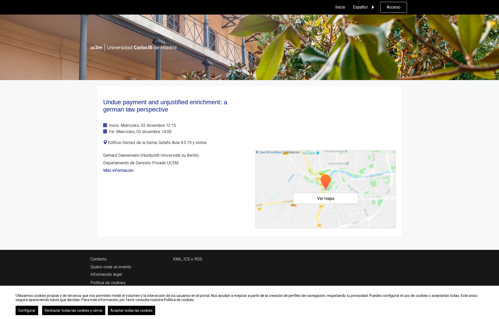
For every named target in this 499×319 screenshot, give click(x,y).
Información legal (106, 274)
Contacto (98, 259)
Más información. (118, 170)
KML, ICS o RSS (187, 259)
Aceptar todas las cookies (131, 310)
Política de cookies (108, 282)
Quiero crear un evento (110, 266)
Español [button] (360, 7)
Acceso (393, 7)
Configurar (27, 310)
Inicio (340, 7)
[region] (249, 302)
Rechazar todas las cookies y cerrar (74, 310)
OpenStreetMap (270, 152)
